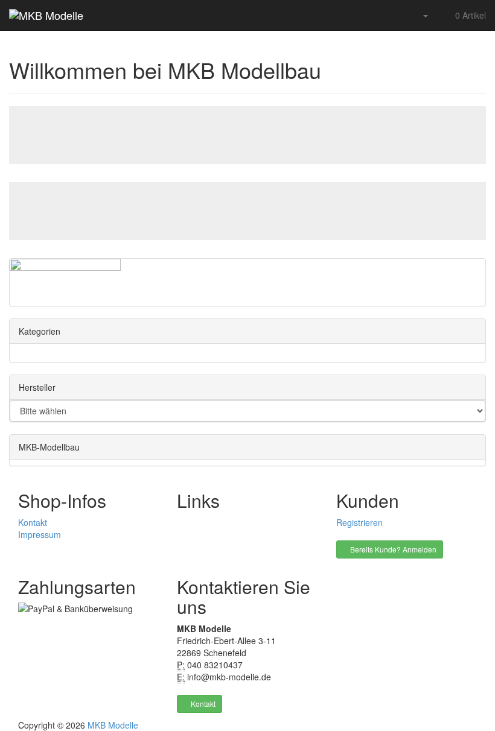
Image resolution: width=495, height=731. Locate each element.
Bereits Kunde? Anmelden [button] (392, 549)
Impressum (39, 534)
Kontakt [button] (202, 703)
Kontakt (32, 522)
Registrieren (359, 522)
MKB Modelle (113, 725)
